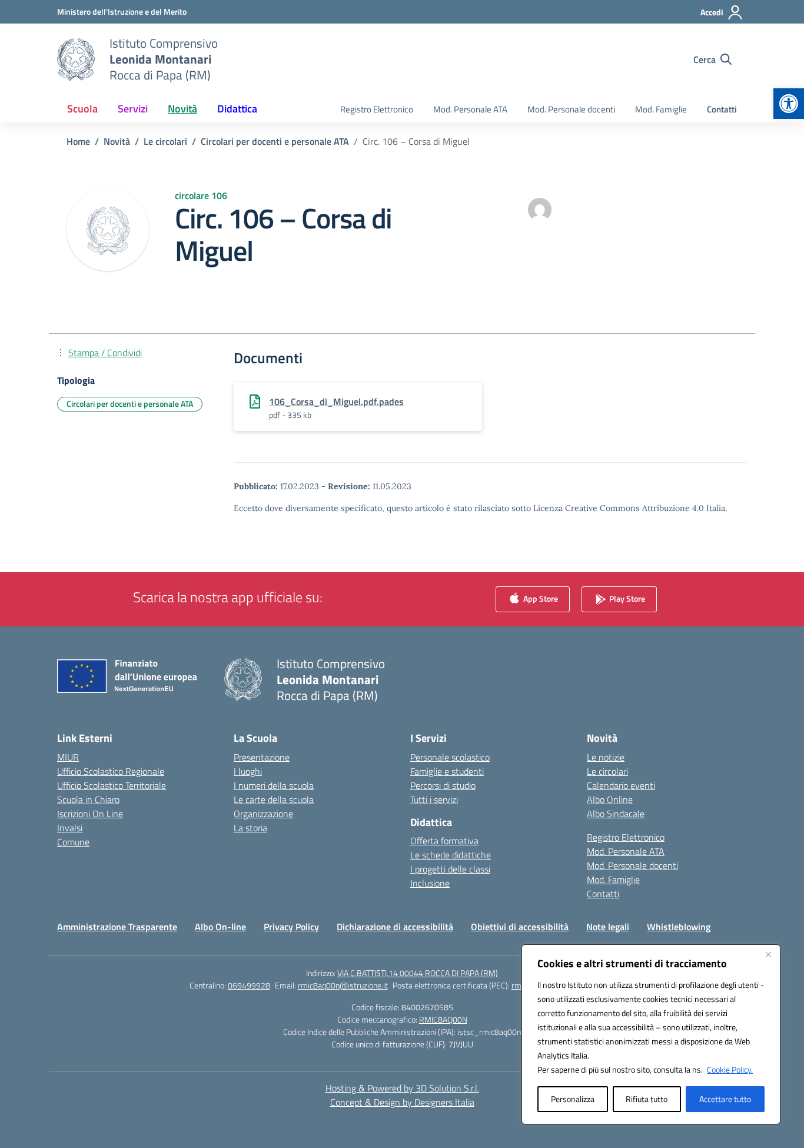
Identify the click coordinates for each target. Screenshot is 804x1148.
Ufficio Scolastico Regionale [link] (110, 771)
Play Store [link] (626, 598)
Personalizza (572, 1099)
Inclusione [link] (430, 883)
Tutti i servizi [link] (434, 799)
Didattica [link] (237, 109)
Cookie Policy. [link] (730, 1069)
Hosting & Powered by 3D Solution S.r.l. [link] (402, 1088)
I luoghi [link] (248, 771)
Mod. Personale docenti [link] (571, 109)
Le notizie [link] (605, 757)
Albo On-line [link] (220, 927)
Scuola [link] (82, 109)
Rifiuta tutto (646, 1099)
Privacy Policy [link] (291, 927)
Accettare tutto (725, 1099)
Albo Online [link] (610, 799)
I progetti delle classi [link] (450, 869)
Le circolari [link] (607, 771)
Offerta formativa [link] (444, 841)
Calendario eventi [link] (621, 785)
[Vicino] (768, 954)
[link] (788, 103)
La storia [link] (250, 828)
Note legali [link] (607, 927)
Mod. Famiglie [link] (661, 109)
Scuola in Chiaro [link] (88, 799)
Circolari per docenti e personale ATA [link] (130, 403)
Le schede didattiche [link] (450, 855)
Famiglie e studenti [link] (447, 771)
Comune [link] (73, 842)
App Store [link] (539, 598)
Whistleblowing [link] (678, 927)
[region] (650, 1034)
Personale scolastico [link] (450, 757)
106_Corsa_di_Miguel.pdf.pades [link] (336, 401)
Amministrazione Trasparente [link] (117, 927)
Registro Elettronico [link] (376, 109)
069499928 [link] (249, 985)
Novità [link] (182, 109)
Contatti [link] (722, 109)
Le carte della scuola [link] (274, 799)
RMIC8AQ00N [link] (443, 1019)
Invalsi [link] (69, 828)
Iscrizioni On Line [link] (90, 814)
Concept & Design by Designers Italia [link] (402, 1102)
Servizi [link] (133, 109)
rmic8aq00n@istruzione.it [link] (343, 985)
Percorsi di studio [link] (443, 785)
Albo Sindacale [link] (615, 814)
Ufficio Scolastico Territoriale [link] (111, 785)
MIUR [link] (68, 757)
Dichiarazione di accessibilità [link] (395, 927)
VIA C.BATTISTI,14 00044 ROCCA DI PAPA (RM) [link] (417, 973)
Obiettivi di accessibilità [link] (520, 927)
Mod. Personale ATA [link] (470, 109)
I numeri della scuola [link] (274, 785)
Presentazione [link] (262, 757)
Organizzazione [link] (263, 814)
